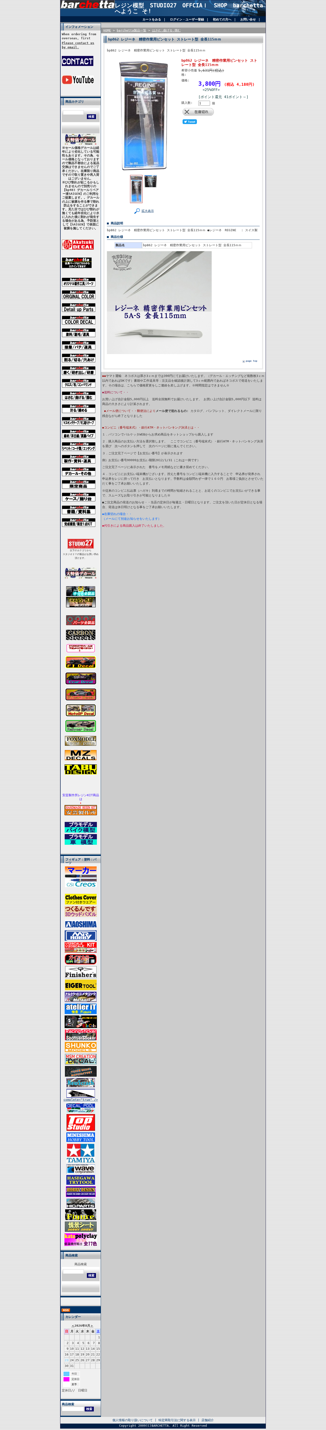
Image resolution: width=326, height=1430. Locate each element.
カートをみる (151, 19)
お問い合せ (248, 19)
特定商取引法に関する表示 (177, 1420)
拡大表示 (148, 211)
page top (251, 361)
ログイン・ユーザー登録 (187, 19)
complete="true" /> (80, 1099)
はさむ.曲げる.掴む (166, 30)
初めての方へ (222, 19)
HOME (107, 30)
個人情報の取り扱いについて (132, 1420)
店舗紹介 (207, 1420)
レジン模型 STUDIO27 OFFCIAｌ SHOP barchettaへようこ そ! (189, 8)
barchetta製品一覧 (131, 30)
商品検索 (80, 1264)
